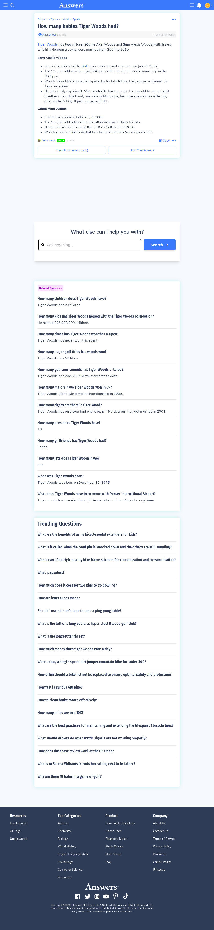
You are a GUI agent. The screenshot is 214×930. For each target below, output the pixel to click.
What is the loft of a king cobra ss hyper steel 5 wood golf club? (87, 623)
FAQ (108, 862)
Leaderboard (18, 823)
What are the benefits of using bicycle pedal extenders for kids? (87, 534)
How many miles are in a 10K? (60, 712)
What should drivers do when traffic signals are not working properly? (92, 738)
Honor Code (113, 831)
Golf (85, 66)
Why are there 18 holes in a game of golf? (70, 776)
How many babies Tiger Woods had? (78, 26)
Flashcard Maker (116, 839)
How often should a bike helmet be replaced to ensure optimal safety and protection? (104, 674)
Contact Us (160, 831)
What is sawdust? (51, 572)
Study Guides (114, 846)
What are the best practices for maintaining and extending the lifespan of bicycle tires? (105, 725)
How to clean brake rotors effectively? (67, 700)
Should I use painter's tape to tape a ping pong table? (79, 611)
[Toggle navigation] (5, 5)
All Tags (15, 831)
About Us (159, 823)
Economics (65, 877)
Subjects (42, 19)
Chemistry (64, 831)
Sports (54, 19)
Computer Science (70, 870)
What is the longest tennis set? (61, 636)
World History (67, 846)
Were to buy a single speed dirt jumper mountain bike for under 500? (92, 661)
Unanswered (18, 839)
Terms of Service (164, 839)
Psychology (65, 862)
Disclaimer (160, 854)
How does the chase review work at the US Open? (76, 751)
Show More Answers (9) (72, 150)
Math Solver (113, 854)
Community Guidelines (120, 823)
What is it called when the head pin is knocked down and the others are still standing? (105, 547)
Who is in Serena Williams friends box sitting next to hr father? (86, 763)
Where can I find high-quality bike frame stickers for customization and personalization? (107, 560)
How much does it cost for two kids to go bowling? (77, 585)
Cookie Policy (162, 862)
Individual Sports (70, 19)
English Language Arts (73, 854)
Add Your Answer (142, 150)
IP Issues (159, 870)
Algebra (63, 823)
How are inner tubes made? (59, 598)
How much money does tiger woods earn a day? (75, 649)
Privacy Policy (162, 846)
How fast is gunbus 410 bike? (60, 687)
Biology (63, 839)
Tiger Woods (48, 44)
